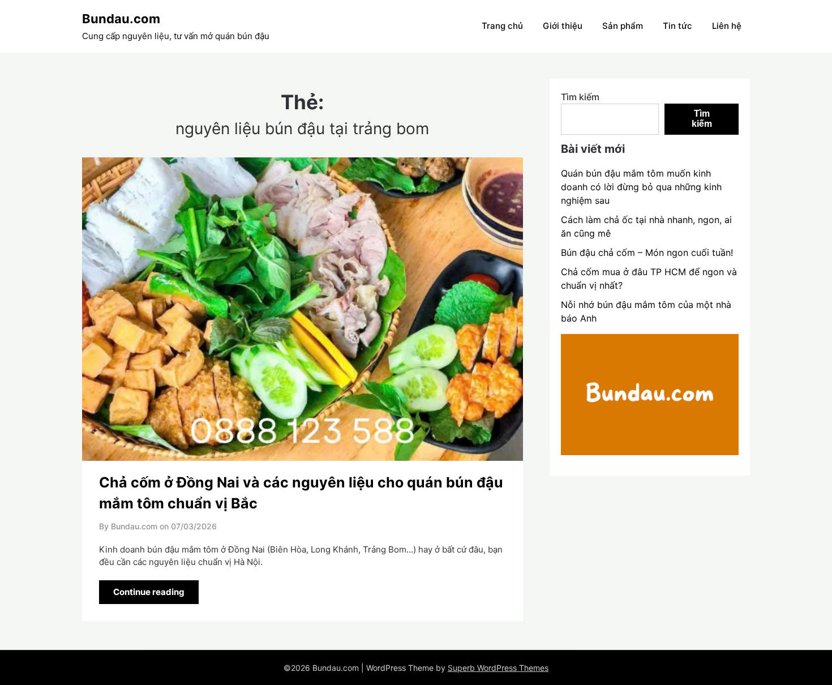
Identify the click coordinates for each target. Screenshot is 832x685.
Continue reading (149, 591)
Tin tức (677, 25)
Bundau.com (121, 18)
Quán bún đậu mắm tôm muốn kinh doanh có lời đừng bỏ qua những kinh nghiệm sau (641, 187)
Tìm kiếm (580, 96)
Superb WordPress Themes (498, 668)
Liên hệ (726, 25)
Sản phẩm (622, 25)
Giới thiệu (562, 25)
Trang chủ (502, 25)
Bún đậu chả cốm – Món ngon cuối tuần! (647, 252)
